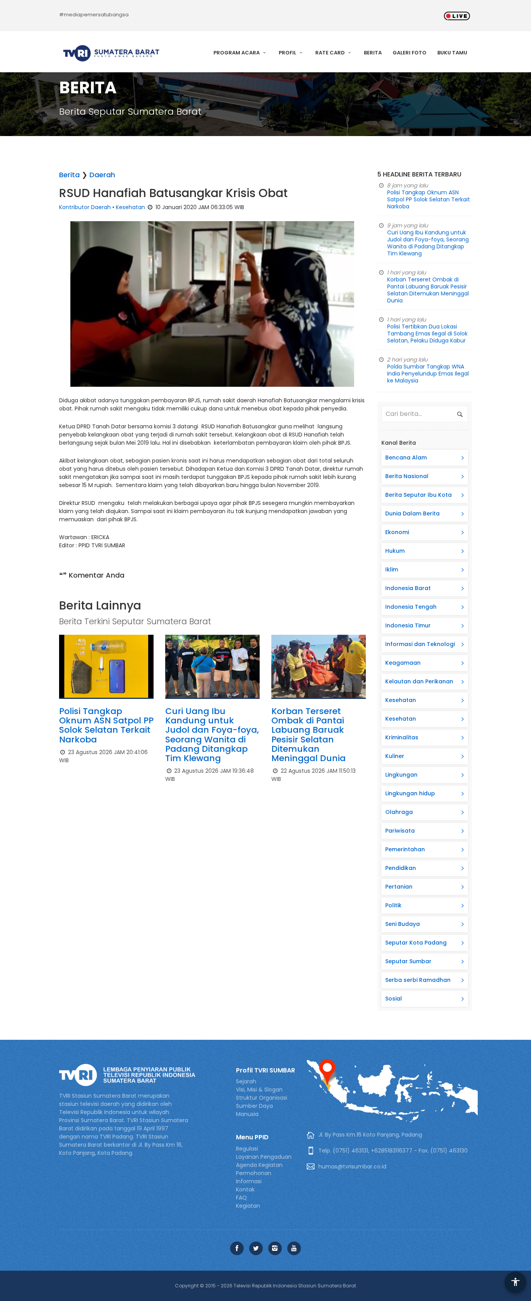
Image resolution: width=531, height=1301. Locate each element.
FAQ (241, 1197)
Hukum (395, 551)
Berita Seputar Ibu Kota (418, 495)
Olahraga (399, 812)
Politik (393, 905)
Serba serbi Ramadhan (418, 980)
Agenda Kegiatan (259, 1165)
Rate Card (330, 52)
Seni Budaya (402, 924)
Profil (288, 52)
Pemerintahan (405, 849)
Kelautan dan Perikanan (419, 681)
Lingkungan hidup (410, 793)
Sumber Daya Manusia (254, 1110)
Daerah (102, 175)
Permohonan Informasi (253, 1177)
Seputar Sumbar (408, 961)
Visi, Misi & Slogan (259, 1089)
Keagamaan (403, 663)
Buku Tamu (452, 52)
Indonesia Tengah (411, 607)
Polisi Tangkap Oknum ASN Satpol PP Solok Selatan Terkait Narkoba (106, 725)
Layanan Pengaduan (264, 1157)
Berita (373, 52)
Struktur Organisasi (261, 1098)
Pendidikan (400, 868)
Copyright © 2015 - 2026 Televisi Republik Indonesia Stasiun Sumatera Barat (265, 1285)
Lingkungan (401, 775)
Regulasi (247, 1149)
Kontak (245, 1189)
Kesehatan (130, 207)
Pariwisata (400, 831)
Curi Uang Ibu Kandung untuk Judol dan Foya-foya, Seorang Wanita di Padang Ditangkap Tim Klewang (212, 734)
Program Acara (237, 52)
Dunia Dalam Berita (412, 513)
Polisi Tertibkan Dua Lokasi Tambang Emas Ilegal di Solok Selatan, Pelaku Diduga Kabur (427, 333)
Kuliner (394, 756)
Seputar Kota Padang (416, 942)
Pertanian (398, 887)
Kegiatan (248, 1206)
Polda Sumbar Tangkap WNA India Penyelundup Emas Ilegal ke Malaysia (428, 373)
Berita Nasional (406, 476)
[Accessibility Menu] (515, 1282)
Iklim (391, 569)
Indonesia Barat (408, 588)
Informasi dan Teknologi (420, 644)
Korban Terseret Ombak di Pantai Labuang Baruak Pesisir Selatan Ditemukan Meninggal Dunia (308, 734)
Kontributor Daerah (85, 207)
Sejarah (246, 1081)
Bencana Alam (406, 457)
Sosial (393, 998)
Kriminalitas (401, 737)
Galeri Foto (409, 52)
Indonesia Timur (408, 625)
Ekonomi (397, 532)
